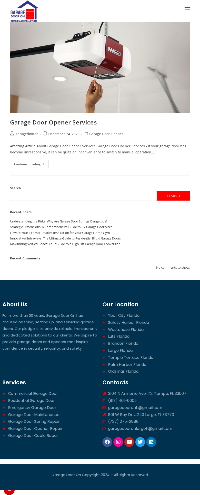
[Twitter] (140, 442)
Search (15, 188)
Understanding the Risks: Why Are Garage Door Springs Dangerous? (59, 221)
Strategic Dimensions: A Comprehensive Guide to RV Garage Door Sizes (61, 227)
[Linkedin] (151, 442)
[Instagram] (118, 442)
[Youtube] (129, 442)
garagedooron (27, 134)
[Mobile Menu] (187, 9)
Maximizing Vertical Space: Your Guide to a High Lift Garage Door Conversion (65, 244)
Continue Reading (31, 163)
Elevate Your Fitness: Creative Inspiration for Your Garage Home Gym (60, 232)
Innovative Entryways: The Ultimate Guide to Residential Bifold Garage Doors (65, 238)
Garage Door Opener (106, 134)
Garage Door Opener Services (53, 122)
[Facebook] (107, 442)
